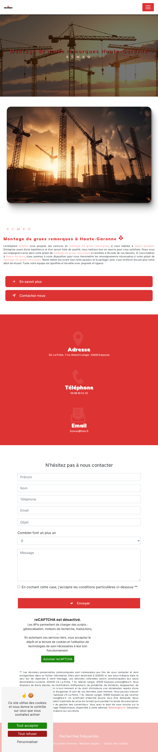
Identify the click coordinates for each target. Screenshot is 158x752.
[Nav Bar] (148, 7)
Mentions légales (89, 743)
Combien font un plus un (36, 533)
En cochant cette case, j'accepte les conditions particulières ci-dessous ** (80, 587)
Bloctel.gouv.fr (117, 707)
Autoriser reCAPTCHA (57, 659)
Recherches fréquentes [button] (79, 736)
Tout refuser (27, 734)
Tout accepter (27, 725)
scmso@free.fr (79, 430)
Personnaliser (27, 742)
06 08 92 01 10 (79, 392)
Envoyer (83, 603)
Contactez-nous (32, 295)
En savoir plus (31, 282)
